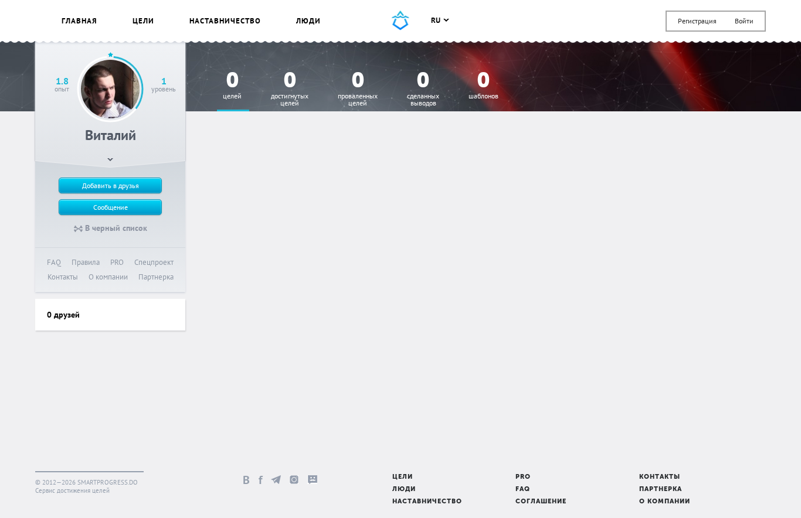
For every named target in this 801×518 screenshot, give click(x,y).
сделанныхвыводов (423, 89)
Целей (232, 85)
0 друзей (63, 314)
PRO (117, 262)
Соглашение (540, 502)
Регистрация (697, 20)
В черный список (115, 228)
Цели (143, 21)
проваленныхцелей (358, 89)
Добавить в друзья (110, 185)
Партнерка (156, 277)
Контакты (62, 277)
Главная (79, 21)
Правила (86, 262)
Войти (744, 20)
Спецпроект (154, 262)
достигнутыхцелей (289, 89)
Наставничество (225, 21)
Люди (308, 21)
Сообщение (110, 207)
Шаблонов (483, 85)
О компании (108, 277)
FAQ (54, 262)
